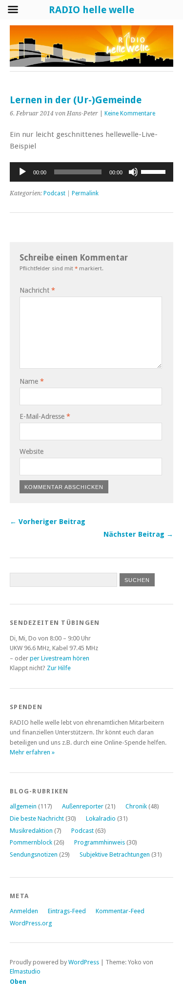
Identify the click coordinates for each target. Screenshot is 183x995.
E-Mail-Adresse (45, 416)
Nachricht (37, 290)
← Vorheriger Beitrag (47, 522)
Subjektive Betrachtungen (115, 854)
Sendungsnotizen (34, 854)
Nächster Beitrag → (138, 534)
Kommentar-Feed (120, 911)
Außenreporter (82, 806)
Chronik (136, 806)
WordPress (83, 962)
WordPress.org (31, 923)
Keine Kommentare (129, 113)
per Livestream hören (59, 658)
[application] (91, 172)
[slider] (154, 171)
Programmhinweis (99, 842)
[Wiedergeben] (22, 172)
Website (31, 451)
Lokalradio (101, 818)
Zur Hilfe (59, 668)
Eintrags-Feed (67, 911)
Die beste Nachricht (37, 818)
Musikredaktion (31, 830)
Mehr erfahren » (32, 752)
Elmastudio (25, 971)
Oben (18, 981)
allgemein (23, 806)
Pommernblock (31, 842)
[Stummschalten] (133, 172)
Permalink (85, 193)
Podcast (54, 193)
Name (32, 381)
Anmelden (24, 911)
